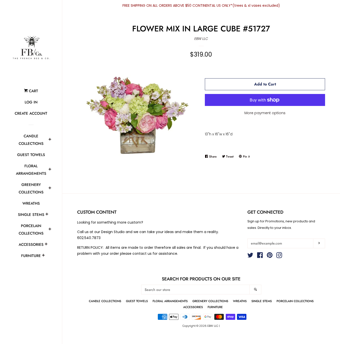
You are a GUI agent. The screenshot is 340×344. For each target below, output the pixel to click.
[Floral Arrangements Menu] (49, 170)
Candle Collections (31, 139)
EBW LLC (201, 38)
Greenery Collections (31, 188)
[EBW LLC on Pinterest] (270, 256)
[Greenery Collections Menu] (49, 188)
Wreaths (31, 203)
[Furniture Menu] (43, 256)
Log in (31, 102)
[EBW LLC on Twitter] (250, 256)
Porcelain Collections (31, 229)
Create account (31, 113)
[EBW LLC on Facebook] (260, 256)
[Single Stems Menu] (46, 214)
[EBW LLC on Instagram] (279, 256)
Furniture (31, 255)
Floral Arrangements (31, 169)
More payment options (264, 112)
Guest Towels (31, 155)
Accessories (31, 244)
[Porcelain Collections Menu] (49, 229)
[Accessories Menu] (46, 244)
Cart (33, 91)
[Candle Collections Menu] (49, 140)
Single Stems (31, 214)
